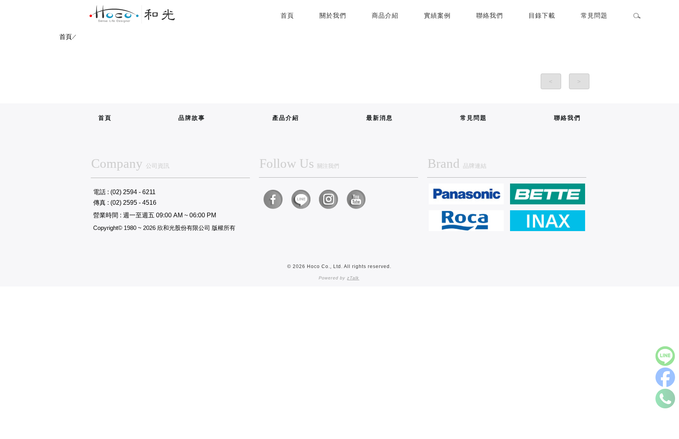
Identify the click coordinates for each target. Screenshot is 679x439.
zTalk (353, 278)
